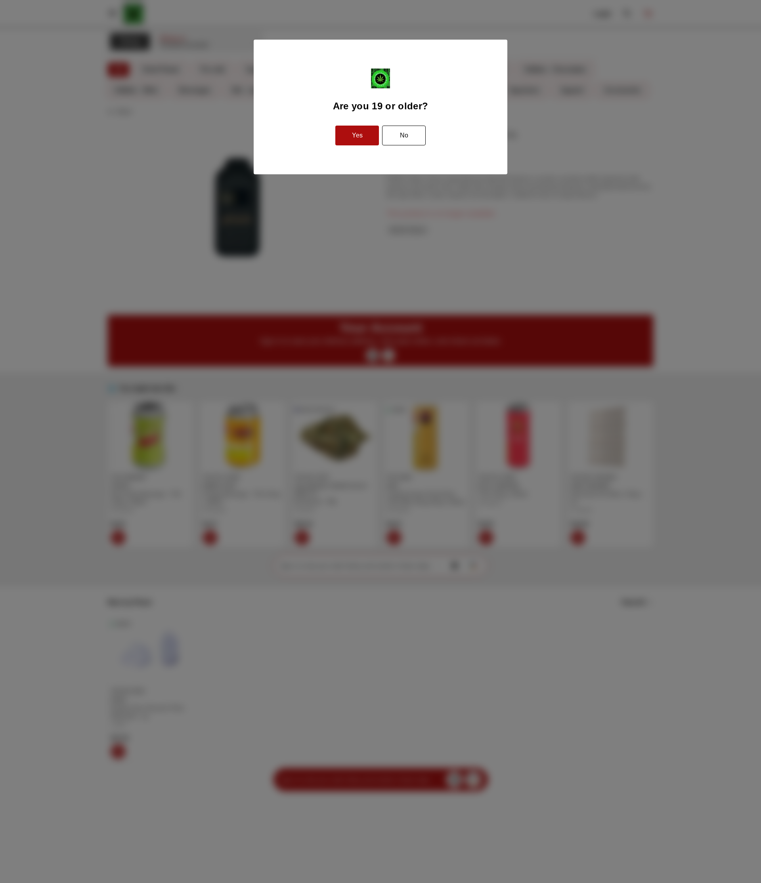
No (404, 135)
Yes (357, 135)
